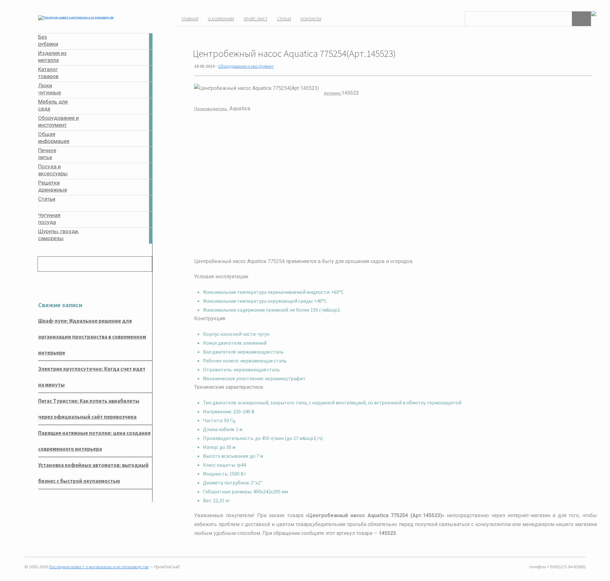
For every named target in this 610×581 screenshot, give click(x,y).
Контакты (311, 19)
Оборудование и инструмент (246, 66)
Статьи (284, 19)
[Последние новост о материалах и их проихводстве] (75, 17)
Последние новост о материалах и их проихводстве (99, 567)
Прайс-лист (256, 19)
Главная (190, 19)
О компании (221, 19)
